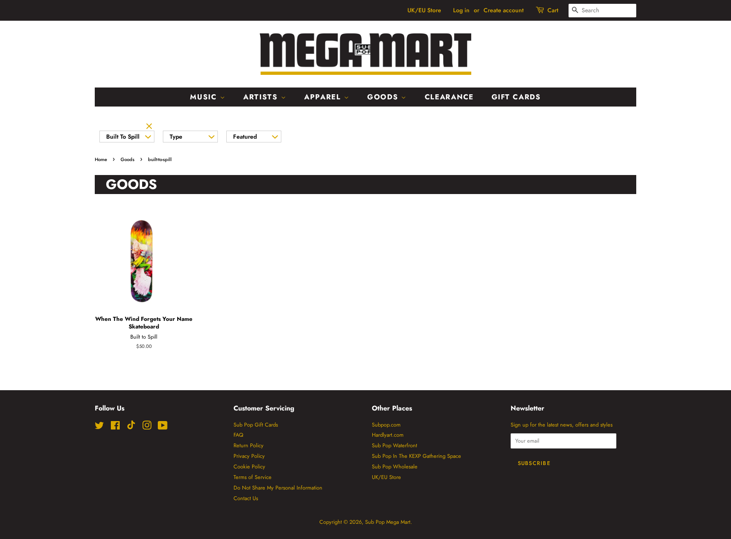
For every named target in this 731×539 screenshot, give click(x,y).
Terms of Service (253, 477)
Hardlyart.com (388, 435)
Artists (262, 97)
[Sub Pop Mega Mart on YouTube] (163, 427)
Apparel (324, 97)
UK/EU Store (424, 10)
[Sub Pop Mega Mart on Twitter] (99, 427)
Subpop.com (386, 425)
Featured (245, 136)
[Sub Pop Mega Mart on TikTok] (131, 428)
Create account (504, 10)
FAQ (238, 435)
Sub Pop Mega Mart (387, 522)
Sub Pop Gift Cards (256, 425)
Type (176, 136)
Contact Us (246, 498)
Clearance (449, 97)
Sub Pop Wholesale (395, 466)
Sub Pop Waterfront (394, 445)
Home (101, 159)
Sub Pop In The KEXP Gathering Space (416, 456)
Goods (384, 97)
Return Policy (249, 445)
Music (205, 97)
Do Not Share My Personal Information (278, 488)
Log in (461, 10)
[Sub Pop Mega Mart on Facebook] (115, 427)
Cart (552, 10)
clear (150, 127)
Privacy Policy (249, 456)
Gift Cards (516, 97)
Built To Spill (123, 136)
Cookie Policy (249, 466)
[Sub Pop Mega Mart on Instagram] (146, 427)
